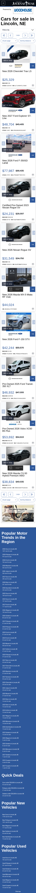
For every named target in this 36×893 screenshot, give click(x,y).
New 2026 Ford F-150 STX (16, 339)
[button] (3, 54)
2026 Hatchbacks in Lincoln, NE (11, 728)
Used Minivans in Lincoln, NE (10, 875)
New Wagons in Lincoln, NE (10, 826)
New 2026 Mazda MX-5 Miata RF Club (17, 295)
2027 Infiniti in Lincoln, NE (9, 650)
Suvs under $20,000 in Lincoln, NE (12, 783)
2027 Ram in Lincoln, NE (9, 661)
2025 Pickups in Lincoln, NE (10, 655)
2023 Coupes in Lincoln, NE (10, 761)
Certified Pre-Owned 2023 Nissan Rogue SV (15, 206)
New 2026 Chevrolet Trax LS (16, 71)
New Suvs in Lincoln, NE (9, 815)
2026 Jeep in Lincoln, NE (9, 572)
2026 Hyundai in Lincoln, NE (10, 589)
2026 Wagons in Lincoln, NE (10, 611)
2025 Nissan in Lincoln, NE (10, 694)
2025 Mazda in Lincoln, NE (10, 672)
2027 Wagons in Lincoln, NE (10, 717)
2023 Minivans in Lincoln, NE (10, 750)
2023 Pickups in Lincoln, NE (10, 628)
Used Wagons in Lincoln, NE (10, 881)
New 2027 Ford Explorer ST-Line (16, 117)
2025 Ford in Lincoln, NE (9, 633)
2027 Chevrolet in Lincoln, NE (11, 667)
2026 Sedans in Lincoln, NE (10, 617)
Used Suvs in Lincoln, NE (9, 858)
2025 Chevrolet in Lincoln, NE (11, 683)
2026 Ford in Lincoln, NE (9, 561)
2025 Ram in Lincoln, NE (9, 705)
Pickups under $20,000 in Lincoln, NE (13, 789)
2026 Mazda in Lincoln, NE (10, 566)
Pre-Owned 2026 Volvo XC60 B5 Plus (17, 430)
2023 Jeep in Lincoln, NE (9, 689)
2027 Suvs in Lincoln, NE (9, 578)
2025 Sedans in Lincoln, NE (10, 744)
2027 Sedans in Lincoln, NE (10, 756)
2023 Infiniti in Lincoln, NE (9, 711)
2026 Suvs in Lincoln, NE (9, 550)
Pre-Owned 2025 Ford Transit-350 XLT (17, 385)
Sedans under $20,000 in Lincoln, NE (13, 794)
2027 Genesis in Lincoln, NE (10, 678)
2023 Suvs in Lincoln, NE (9, 600)
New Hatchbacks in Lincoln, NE (11, 838)
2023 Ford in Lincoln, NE (9, 639)
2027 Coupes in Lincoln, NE (10, 767)
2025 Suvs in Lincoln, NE (9, 594)
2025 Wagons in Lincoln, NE (10, 739)
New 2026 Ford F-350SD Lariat (15, 161)
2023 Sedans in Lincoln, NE (10, 733)
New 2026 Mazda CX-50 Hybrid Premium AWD (14, 474)
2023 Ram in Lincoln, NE (9, 700)
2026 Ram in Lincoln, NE (9, 583)
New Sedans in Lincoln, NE (10, 832)
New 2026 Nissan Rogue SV (16, 250)
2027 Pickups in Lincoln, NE (10, 622)
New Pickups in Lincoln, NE (10, 821)
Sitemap (18, 891)
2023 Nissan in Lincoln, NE (10, 644)
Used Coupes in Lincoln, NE (10, 886)
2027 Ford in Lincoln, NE (9, 605)
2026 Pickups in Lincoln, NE (10, 555)
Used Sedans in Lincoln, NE (10, 870)
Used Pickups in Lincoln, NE (10, 864)
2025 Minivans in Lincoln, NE (10, 722)
